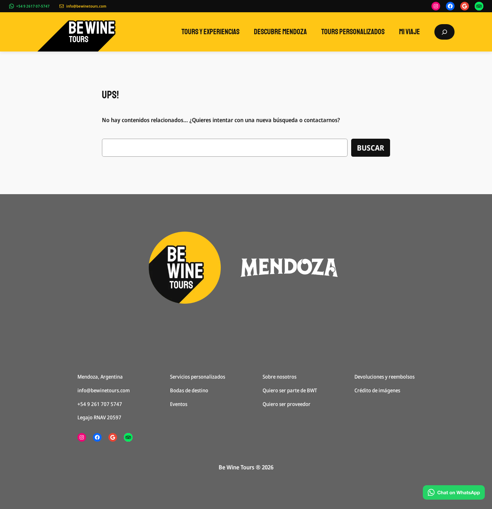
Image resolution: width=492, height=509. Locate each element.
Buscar (370, 148)
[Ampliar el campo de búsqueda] (444, 32)
